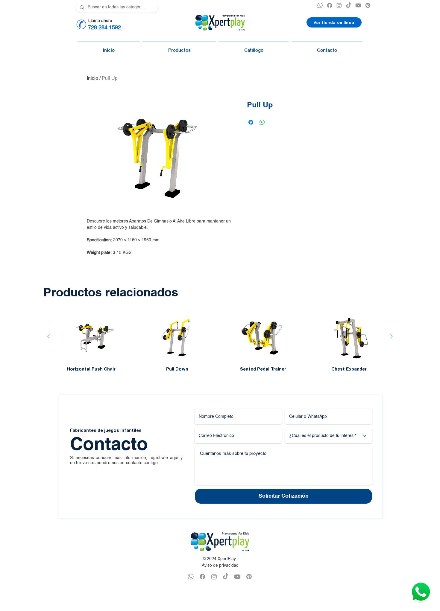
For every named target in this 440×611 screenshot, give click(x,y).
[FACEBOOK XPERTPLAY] (202, 576)
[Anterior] (48, 336)
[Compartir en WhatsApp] (262, 122)
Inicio (92, 78)
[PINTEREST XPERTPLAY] (368, 5)
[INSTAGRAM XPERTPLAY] (339, 5)
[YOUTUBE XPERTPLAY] (358, 5)
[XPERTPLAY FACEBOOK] (329, 5)
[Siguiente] (391, 336)
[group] (220, 341)
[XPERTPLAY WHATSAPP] (320, 5)
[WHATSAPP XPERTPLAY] (190, 576)
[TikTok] (348, 5)
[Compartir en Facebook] (250, 122)
